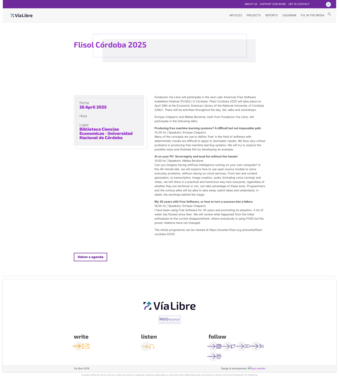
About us (251, 4)
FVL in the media (312, 15)
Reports (271, 15)
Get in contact (299, 4)
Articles (235, 15)
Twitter (314, 4)
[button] (329, 14)
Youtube (321, 4)
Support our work (273, 4)
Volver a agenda (90, 257)
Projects (254, 15)
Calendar (289, 15)
